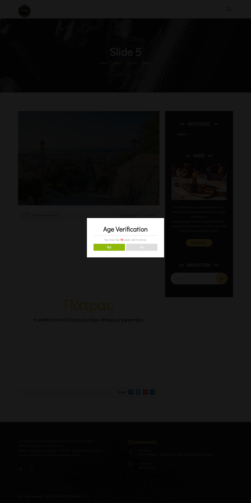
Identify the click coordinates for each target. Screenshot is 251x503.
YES (109, 247)
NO (142, 247)
